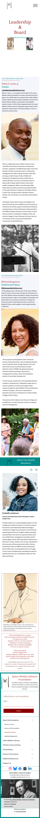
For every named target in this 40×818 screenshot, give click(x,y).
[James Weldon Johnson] (32, 740)
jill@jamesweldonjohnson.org (11, 288)
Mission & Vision (9, 724)
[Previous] (31, 469)
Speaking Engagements (10, 736)
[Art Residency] (32, 749)
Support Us (7, 763)
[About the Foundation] (32, 720)
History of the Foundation (11, 728)
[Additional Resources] (32, 758)
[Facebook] (20, 769)
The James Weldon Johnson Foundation (22, 799)
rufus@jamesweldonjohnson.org (13, 90)
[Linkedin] (30, 769)
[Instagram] (10, 769)
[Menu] (35, 5)
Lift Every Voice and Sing (11, 745)
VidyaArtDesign (21, 811)
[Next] (36, 469)
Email (6, 701)
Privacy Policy (8, 806)
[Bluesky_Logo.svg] (15, 769)
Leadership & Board (10, 732)
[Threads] (25, 769)
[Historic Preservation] (32, 754)
